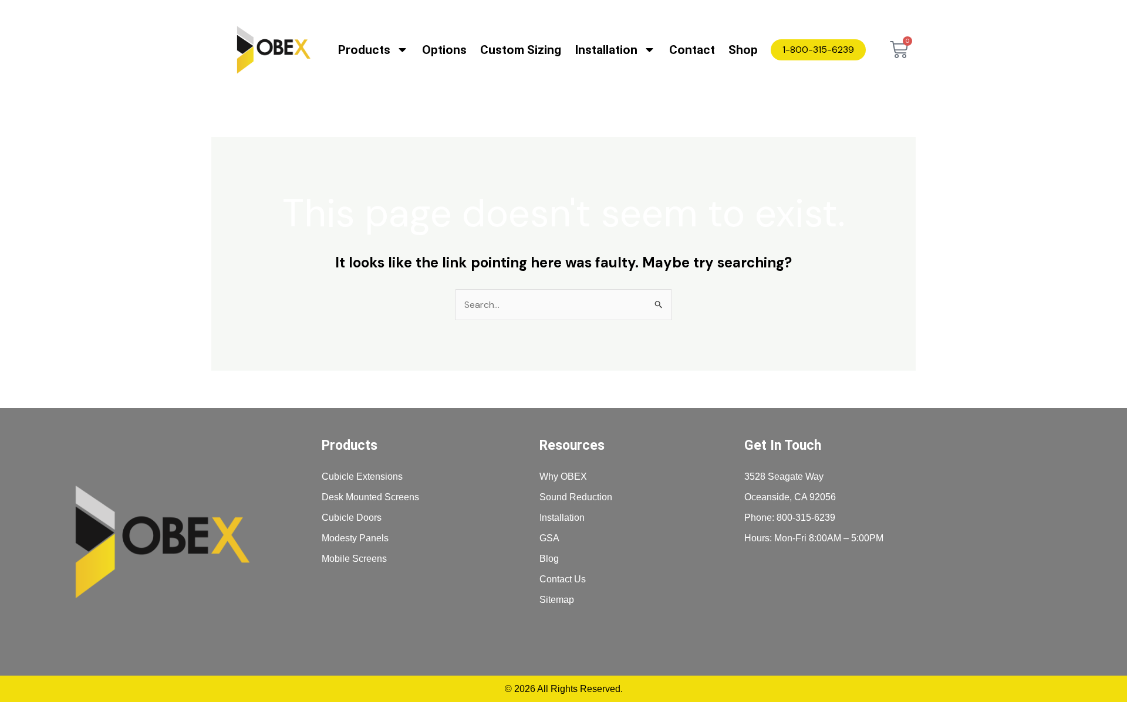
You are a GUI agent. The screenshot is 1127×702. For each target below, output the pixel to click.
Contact (692, 50)
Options (444, 50)
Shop (743, 50)
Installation (606, 50)
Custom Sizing (520, 50)
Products (364, 50)
